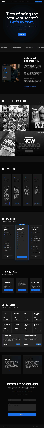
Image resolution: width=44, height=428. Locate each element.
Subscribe (8, 256)
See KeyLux (7, 370)
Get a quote (37, 203)
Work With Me (38, 1)
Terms (33, 426)
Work (12, 1)
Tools (20, 1)
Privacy (37, 426)
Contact (27, 1)
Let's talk (17, 203)
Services (16, 1)
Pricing (24, 1)
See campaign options (27, 203)
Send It (22, 414)
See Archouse (28, 370)
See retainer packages (7, 203)
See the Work (22, 34)
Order (7, 319)
